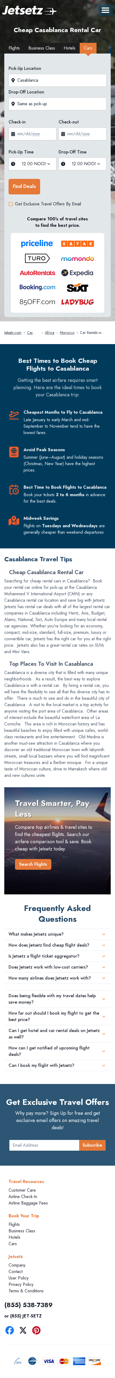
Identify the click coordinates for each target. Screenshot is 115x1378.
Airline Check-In (23, 1196)
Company (17, 1265)
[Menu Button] (105, 10)
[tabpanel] (57, 187)
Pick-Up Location (25, 68)
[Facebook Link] (11, 1331)
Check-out (69, 122)
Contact (15, 1271)
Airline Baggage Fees (28, 1203)
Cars (13, 1244)
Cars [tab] (88, 48)
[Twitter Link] (24, 1331)
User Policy (19, 1278)
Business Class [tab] (41, 48)
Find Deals (24, 186)
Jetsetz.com (12, 332)
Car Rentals (32, 333)
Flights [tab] (14, 48)
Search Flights (33, 864)
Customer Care (22, 1190)
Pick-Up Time (21, 152)
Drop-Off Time (72, 152)
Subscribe (92, 1145)
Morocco (67, 332)
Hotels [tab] (69, 48)
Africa (49, 332)
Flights (14, 1224)
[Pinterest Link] (37, 1331)
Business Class (22, 1231)
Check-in (17, 122)
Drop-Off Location (26, 92)
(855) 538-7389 (28, 1304)
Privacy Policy (21, 1284)
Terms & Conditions (26, 1291)
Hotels (14, 1237)
